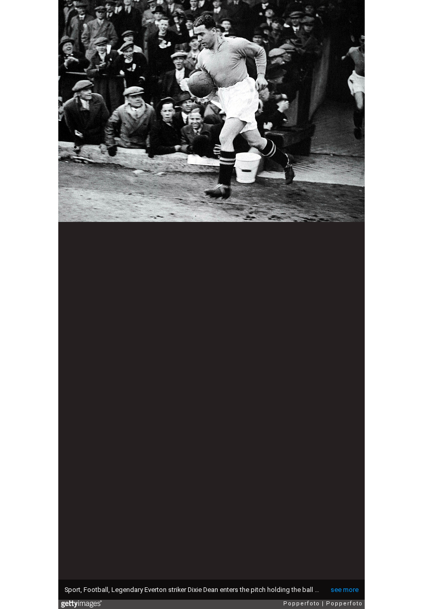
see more (345, 590)
